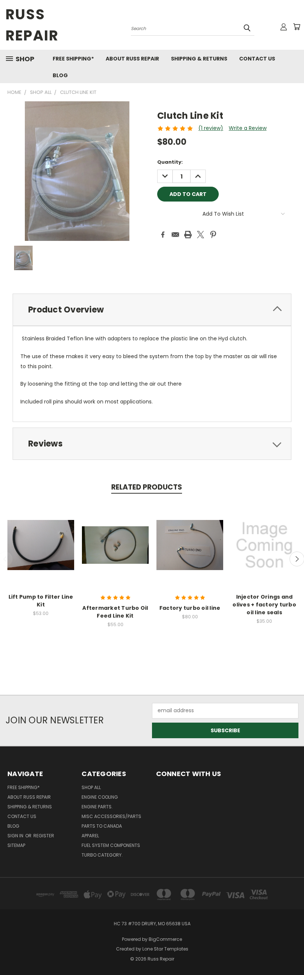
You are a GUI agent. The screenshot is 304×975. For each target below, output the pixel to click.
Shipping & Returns (199, 58)
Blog (60, 75)
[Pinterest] (213, 234)
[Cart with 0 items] (296, 26)
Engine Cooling (100, 797)
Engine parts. (97, 807)
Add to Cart (190, 551)
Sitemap (16, 845)
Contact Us (257, 58)
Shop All (91, 787)
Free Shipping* (73, 58)
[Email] (175, 234)
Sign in (15, 835)
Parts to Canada (102, 826)
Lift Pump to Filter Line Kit (41, 600)
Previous (293, 952)
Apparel (90, 835)
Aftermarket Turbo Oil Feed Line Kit (115, 611)
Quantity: (170, 162)
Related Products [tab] (146, 487)
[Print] (188, 234)
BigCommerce (165, 939)
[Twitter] (200, 234)
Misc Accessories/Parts (111, 816)
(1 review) (210, 128)
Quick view (41, 544)
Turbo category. (102, 855)
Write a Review (248, 128)
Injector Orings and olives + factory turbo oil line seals (264, 604)
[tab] (152, 310)
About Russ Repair (132, 58)
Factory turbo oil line (190, 608)
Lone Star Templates (165, 949)
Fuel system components (111, 845)
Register (43, 835)
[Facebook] (162, 234)
